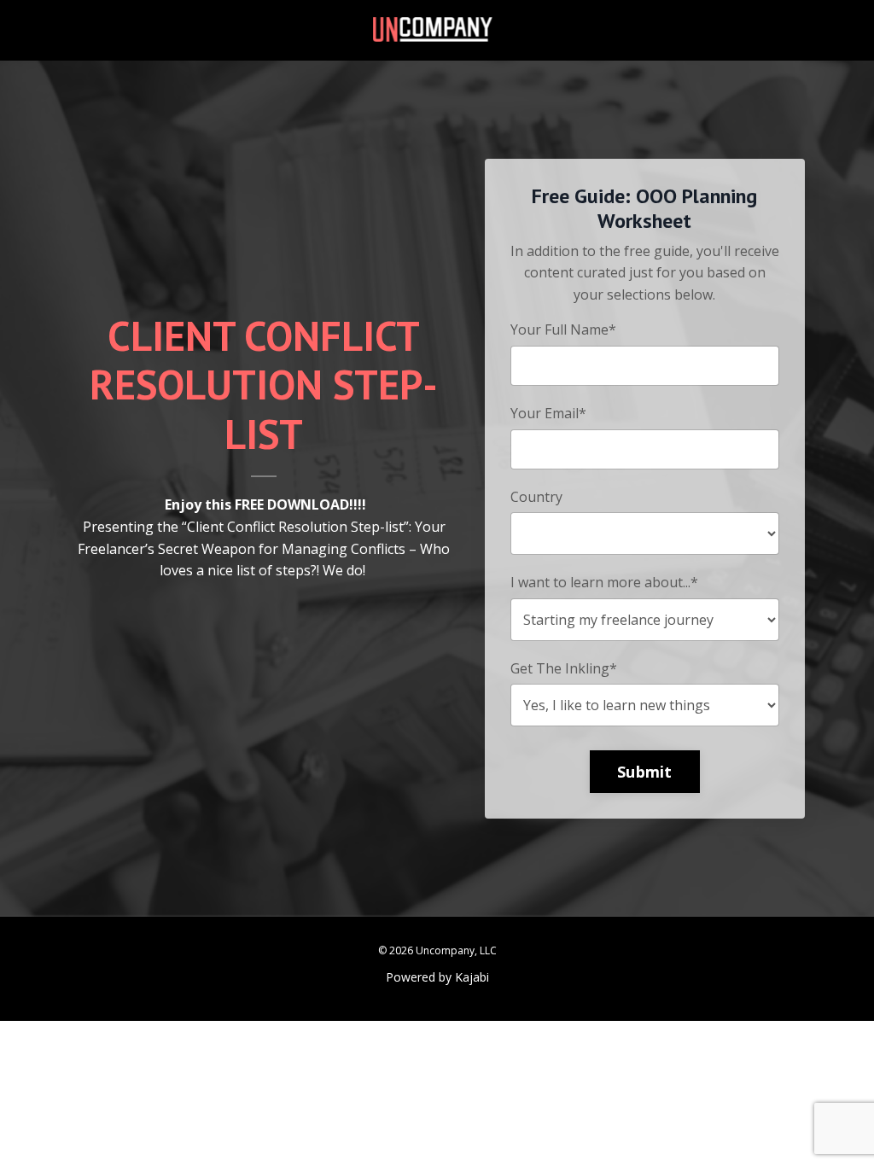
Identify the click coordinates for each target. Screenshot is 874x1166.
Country (536, 496)
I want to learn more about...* (604, 582)
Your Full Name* (563, 329)
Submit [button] (645, 771)
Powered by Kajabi (437, 977)
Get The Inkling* (563, 668)
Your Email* (548, 413)
